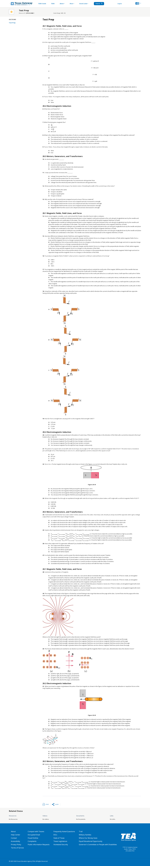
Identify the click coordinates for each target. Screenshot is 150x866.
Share (57, 804)
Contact (14, 838)
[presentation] (95, 61)
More (71, 3)
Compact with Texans (36, 831)
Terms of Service (17, 848)
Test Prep (12, 23)
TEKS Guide (42, 3)
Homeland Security (60, 844)
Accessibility (15, 841)
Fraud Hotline (33, 838)
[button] (138, 3)
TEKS (53, 3)
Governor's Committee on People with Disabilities (98, 844)
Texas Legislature (60, 841)
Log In (120, 3)
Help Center (15, 835)
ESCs (55, 835)
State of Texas (58, 838)
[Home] (20, 3)
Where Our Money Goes (88, 838)
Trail (80, 831)
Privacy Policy (16, 844)
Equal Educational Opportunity (90, 841)
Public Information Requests (38, 844)
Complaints (32, 841)
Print (47, 804)
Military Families (85, 835)
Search (98, 3)
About (62, 3)
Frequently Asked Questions (64, 831)
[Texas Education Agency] (128, 837)
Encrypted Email (34, 835)
